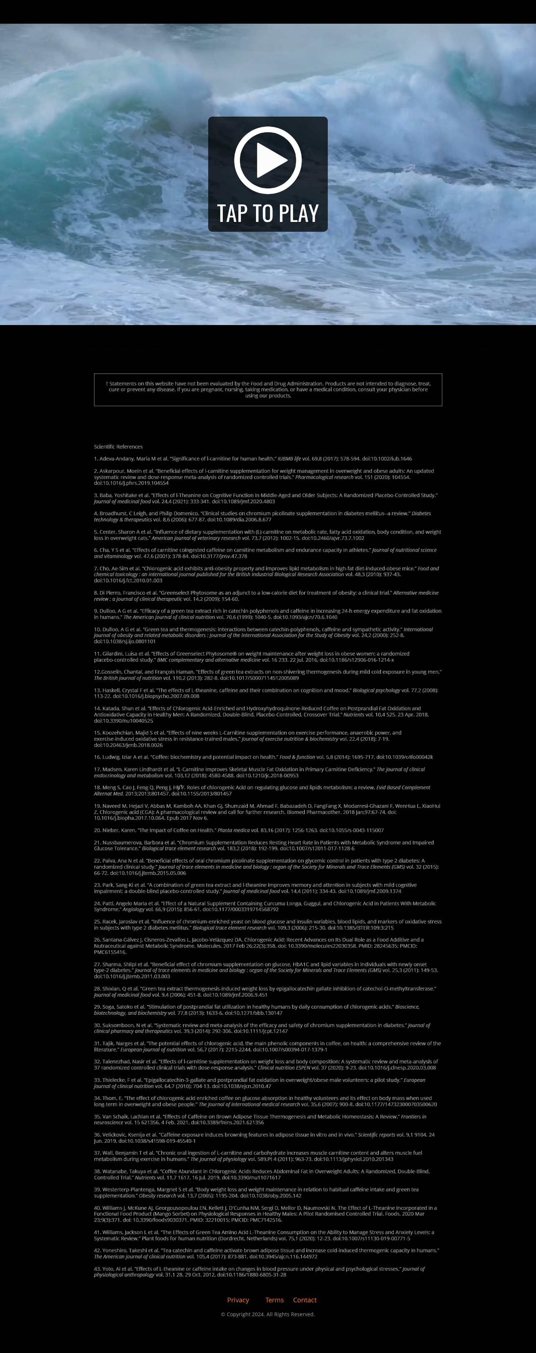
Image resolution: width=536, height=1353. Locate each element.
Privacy (238, 1299)
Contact (304, 1299)
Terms (274, 1299)
